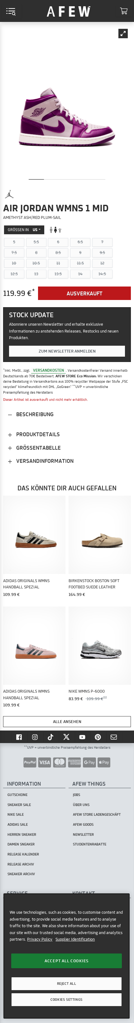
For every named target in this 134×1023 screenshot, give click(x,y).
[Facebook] (19, 736)
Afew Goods (83, 824)
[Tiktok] (51, 736)
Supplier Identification (75, 939)
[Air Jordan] (9, 194)
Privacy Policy (39, 939)
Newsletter (83, 834)
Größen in (22, 229)
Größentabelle (38, 447)
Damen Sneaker (21, 844)
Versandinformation (44, 460)
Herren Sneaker (21, 834)
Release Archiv (20, 864)
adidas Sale (17, 824)
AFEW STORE (68, 11)
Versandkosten (48, 370)
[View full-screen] (123, 33)
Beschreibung (34, 414)
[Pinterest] (98, 736)
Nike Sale (15, 814)
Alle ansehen (67, 721)
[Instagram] (35, 736)
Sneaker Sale (19, 805)
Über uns (81, 805)
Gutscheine (17, 795)
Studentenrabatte (89, 844)
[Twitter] (67, 736)
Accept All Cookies (67, 960)
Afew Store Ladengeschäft (97, 814)
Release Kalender (23, 854)
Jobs (76, 795)
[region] (66, 956)
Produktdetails (37, 434)
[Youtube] (82, 736)
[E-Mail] (114, 736)
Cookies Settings (66, 999)
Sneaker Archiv (21, 874)
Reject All (66, 983)
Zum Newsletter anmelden (67, 351)
